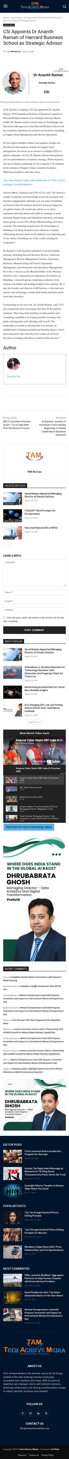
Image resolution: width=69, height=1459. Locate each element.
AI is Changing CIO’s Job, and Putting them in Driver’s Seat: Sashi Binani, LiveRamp (43, 708)
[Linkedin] (16, 59)
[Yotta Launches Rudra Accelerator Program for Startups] (12, 1156)
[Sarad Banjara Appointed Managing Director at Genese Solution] (12, 498)
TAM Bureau (15, 51)
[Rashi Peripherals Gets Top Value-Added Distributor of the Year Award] (12, 1297)
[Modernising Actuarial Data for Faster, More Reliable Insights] (12, 692)
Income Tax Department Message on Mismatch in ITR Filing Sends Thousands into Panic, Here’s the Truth (45, 1171)
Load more (33, 722)
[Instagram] (30, 1413)
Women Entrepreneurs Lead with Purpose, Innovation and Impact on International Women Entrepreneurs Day (33, 998)
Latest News (16, 17)
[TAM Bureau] (5, 51)
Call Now (55, 1449)
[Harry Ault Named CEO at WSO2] (12, 532)
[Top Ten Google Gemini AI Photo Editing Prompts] (12, 1217)
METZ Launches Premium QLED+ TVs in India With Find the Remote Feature (16, 425)
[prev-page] (5, 545)
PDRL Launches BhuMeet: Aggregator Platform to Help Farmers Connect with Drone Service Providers (44, 1278)
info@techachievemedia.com (34, 1428)
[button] (34, 899)
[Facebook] (24, 59)
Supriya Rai (14, 376)
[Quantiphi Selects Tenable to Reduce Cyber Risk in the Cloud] (12, 1190)
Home (6, 17)
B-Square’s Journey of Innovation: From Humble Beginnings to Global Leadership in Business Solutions (52, 428)
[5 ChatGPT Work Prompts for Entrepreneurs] (12, 515)
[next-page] (10, 545)
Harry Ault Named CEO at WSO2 (41, 528)
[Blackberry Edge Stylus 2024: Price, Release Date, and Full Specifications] (12, 1252)
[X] (31, 59)
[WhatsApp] (38, 59)
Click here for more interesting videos (29, 827)
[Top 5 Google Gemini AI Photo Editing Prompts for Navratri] (12, 1234)
